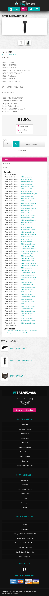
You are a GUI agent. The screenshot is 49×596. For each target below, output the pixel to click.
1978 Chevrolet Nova (26, 313)
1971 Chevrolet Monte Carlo (29, 266)
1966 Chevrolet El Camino (28, 189)
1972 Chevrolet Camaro (27, 273)
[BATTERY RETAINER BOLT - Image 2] (28, 42)
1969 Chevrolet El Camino (28, 234)
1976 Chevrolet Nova (26, 304)
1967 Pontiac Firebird (27, 213)
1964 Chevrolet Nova (26, 182)
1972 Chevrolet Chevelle (27, 275)
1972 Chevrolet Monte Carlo (29, 280)
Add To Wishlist (19, 151)
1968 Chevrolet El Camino (28, 220)
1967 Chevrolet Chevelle (27, 201)
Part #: (5, 52)
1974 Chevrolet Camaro (27, 292)
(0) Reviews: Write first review (11, 55)
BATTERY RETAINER (18, 348)
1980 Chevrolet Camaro (27, 321)
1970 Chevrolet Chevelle (27, 246)
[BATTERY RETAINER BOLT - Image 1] (21, 42)
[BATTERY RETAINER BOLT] (24, 27)
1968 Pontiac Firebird (27, 227)
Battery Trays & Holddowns (28, 331)
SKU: (4, 57)
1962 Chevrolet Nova (26, 177)
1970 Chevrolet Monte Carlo (29, 251)
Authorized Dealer (22, 131)
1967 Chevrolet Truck (26, 210)
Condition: (9, 325)
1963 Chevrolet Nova (26, 179)
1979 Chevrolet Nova (26, 318)
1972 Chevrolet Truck (26, 285)
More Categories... (25, 557)
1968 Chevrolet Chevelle (27, 218)
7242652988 (26, 392)
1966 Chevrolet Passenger (28, 194)
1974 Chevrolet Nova (26, 294)
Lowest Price (23, 126)
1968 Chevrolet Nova (26, 222)
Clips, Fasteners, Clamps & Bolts (17, 333)
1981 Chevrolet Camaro (27, 323)
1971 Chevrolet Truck (26, 270)
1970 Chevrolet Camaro (27, 244)
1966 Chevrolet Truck (26, 196)
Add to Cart (32, 144)
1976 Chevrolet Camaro (27, 301)
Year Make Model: (12, 177)
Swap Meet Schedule (24, 410)
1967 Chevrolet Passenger (28, 208)
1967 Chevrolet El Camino (28, 203)
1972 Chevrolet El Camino (28, 277)
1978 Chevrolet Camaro (27, 311)
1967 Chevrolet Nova (26, 206)
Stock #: (8, 174)
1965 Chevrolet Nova (26, 184)
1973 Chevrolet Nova (26, 289)
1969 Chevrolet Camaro (27, 230)
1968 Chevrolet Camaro (27, 215)
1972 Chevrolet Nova (26, 282)
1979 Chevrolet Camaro (27, 316)
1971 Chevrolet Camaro (27, 258)
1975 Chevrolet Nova (26, 299)
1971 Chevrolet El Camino (28, 263)
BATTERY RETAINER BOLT (21, 360)
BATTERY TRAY (16, 376)
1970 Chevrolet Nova (26, 254)
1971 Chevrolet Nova (26, 268)
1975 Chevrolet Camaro (27, 297)
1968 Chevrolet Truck (26, 225)
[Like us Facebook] (23, 569)
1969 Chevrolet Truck (26, 239)
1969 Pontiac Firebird (27, 242)
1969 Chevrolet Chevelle (27, 232)
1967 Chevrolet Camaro (27, 198)
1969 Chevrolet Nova (26, 237)
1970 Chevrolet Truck (26, 256)
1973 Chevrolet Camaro (27, 287)
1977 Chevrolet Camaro (27, 306)
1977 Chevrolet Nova (26, 309)
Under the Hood (12, 331)
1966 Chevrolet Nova (26, 191)
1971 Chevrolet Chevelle (27, 261)
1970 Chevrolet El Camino (28, 249)
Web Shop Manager (13, 593)
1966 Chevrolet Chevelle (27, 186)
